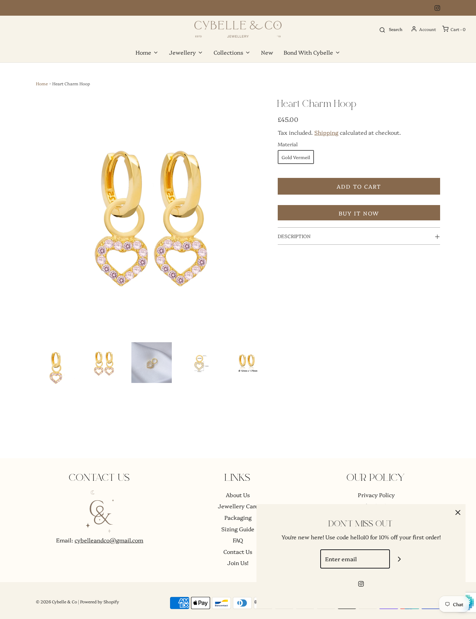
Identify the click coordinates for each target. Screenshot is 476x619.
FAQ (238, 540)
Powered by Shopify (99, 601)
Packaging (238, 517)
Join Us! (237, 562)
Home (42, 83)
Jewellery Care (238, 506)
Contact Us (237, 551)
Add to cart (359, 186)
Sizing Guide (237, 529)
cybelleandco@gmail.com (109, 540)
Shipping (326, 132)
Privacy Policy (376, 495)
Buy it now (359, 213)
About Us (238, 495)
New (267, 52)
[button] (56, 367)
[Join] (399, 559)
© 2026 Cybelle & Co (56, 601)
